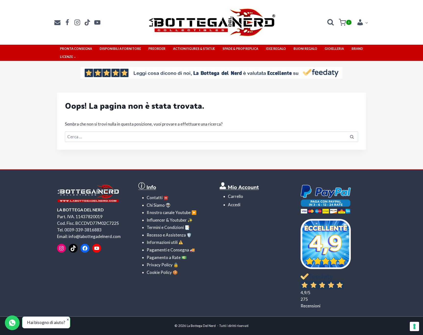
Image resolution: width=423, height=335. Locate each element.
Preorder (156, 49)
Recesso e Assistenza (166, 235)
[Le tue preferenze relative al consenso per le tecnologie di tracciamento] (414, 326)
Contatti (155, 197)
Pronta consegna (76, 49)
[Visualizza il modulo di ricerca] (330, 22)
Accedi (234, 204)
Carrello (235, 196)
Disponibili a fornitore (120, 49)
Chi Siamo (156, 205)
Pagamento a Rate (164, 257)
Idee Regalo (276, 49)
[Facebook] (67, 22)
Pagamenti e (158, 249)
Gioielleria (334, 49)
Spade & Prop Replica (240, 49)
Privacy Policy (160, 264)
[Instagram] (77, 22)
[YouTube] (97, 22)
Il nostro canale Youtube (169, 212)
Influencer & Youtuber (167, 220)
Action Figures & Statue (194, 49)
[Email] (57, 22)
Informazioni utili (162, 242)
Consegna (179, 249)
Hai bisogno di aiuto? (46, 322)
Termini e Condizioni (165, 227)
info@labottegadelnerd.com (95, 236)
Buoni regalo (305, 49)
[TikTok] (87, 22)
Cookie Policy (159, 272)
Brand (357, 49)
